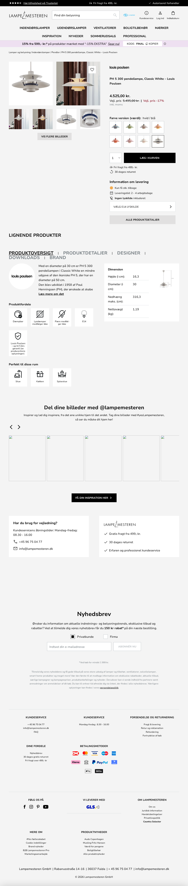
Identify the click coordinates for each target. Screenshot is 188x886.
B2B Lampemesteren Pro (36, 850)
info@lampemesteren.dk (36, 548)
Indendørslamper (41, 52)
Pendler (56, 52)
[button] (19, 119)
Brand (58, 257)
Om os (152, 806)
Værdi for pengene (94, 846)
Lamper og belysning (19, 52)
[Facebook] (25, 807)
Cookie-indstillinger (36, 842)
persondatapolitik (109, 687)
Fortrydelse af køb (152, 735)
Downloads (24, 257)
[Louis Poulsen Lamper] (129, 67)
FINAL (142, 43)
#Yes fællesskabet (36, 839)
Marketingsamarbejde (36, 853)
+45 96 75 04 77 (30, 542)
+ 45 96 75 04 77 (36, 724)
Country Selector (152, 821)
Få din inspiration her (91, 497)
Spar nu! (114, 44)
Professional (134, 36)
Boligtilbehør (94, 850)
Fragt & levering (152, 724)
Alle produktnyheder (94, 853)
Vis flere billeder (54, 136)
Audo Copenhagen (94, 839)
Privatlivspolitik (152, 817)
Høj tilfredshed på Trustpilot (41, 3)
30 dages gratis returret (36, 756)
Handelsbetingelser (152, 814)
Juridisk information (152, 810)
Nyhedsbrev (36, 753)
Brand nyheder (36, 846)
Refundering (152, 731)
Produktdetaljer (85, 253)
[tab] (34, 253)
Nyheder (76, 36)
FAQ (36, 731)
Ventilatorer (105, 28)
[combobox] (85, 15)
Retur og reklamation (152, 727)
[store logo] (28, 15)
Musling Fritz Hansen (94, 842)
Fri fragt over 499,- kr (36, 760)
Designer (128, 253)
